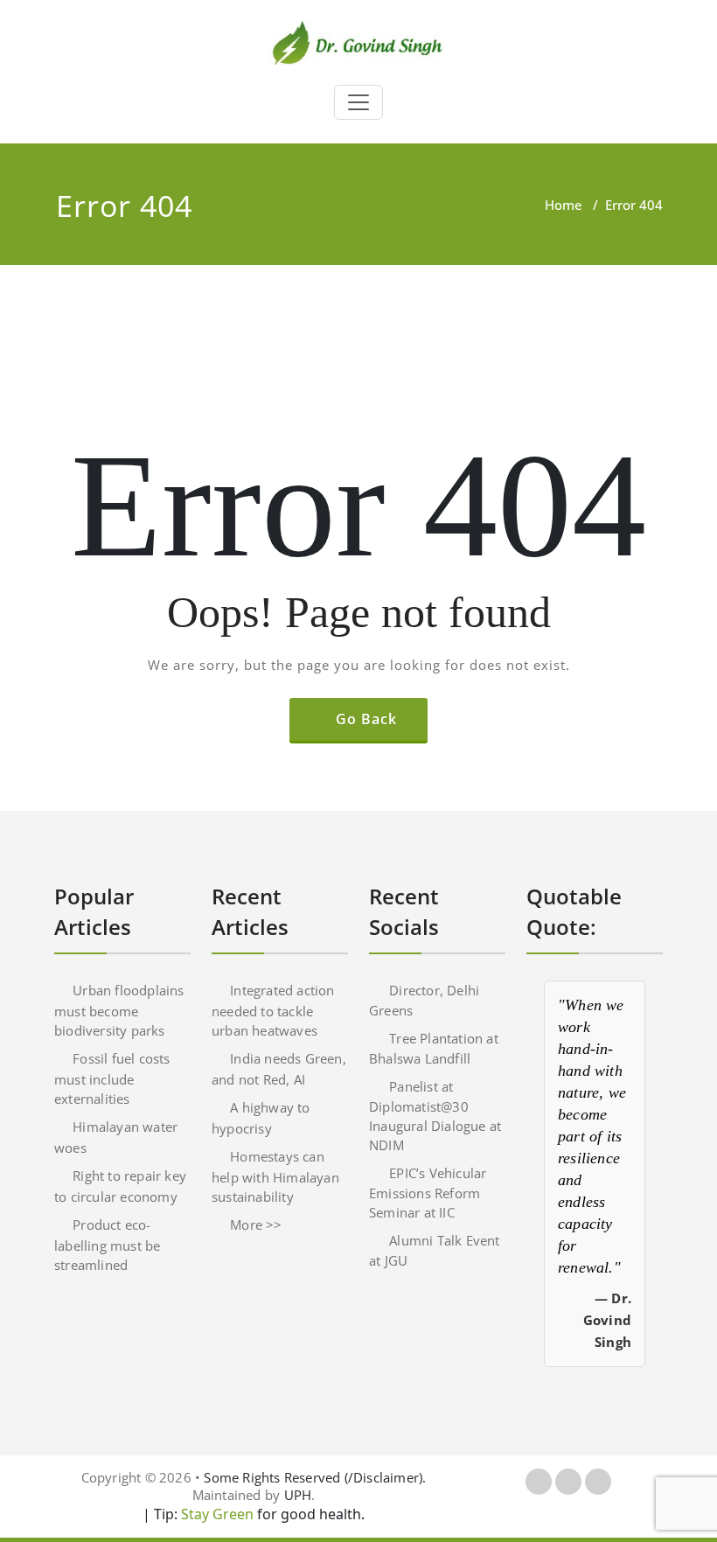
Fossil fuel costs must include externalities (112, 1078)
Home (563, 204)
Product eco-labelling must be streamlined (107, 1244)
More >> (256, 1224)
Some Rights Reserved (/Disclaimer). (315, 1477)
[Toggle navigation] (358, 102)
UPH (298, 1495)
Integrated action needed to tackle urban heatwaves (273, 1010)
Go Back (366, 719)
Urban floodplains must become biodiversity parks (119, 1010)
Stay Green (216, 1514)
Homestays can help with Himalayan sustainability (275, 1176)
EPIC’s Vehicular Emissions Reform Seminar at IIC (427, 1192)
